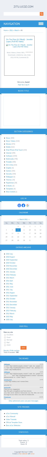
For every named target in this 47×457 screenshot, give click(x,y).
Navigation (12, 24)
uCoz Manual (10, 416)
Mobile (8, 147)
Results (6, 350)
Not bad (9, 340)
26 (40, 237)
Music (8, 138)
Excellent (10, 335)
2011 (11, 30)
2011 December (11, 305)
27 (6, 240)
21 (12, 237)
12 (40, 230)
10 (30, 230)
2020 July (9, 319)
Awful (8, 345)
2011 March (10, 278)
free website (23, 454)
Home (6, 30)
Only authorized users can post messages (23, 401)
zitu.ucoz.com (23, 6)
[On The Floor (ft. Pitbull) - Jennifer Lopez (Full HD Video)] (19, 47)
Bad (8, 342)
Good (8, 337)
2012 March (10, 313)
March (17, 30)
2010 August (10, 257)
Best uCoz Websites (13, 425)
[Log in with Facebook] (23, 205)
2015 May (9, 316)
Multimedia (10, 159)
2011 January (10, 272)
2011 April (9, 281)
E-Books (9, 186)
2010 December (11, 269)
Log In (27, 85)
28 (12, 240)
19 (40, 233)
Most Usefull (10, 192)
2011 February (11, 275)
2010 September (11, 260)
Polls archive (14, 350)
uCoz (33, 454)
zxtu (25, 55)
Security (9, 174)
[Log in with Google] (28, 205)
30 (24, 240)
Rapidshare (10, 183)
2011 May (9, 284)
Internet (8, 153)
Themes (9, 180)
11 (35, 230)
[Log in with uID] (19, 205)
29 (18, 240)
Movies (8, 144)
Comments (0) (23, 57)
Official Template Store (14, 422)
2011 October (10, 299)
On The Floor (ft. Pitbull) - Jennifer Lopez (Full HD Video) (19, 40)
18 (35, 233)
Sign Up (21, 85)
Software (9, 156)
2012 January (10, 308)
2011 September (11, 296)
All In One (9, 165)
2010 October (10, 263)
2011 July (9, 290)
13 (6, 233)
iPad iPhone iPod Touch (14, 150)
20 (6, 237)
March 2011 (24, 219)
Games (8, 171)
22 (18, 237)
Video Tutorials (11, 419)
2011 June (9, 287)
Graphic (8, 168)
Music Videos (11, 52)
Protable (9, 162)
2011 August (10, 293)
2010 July (9, 254)
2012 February (11, 311)
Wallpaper (9, 177)
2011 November (11, 302)
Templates (9, 189)
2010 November (11, 266)
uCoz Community (12, 413)
